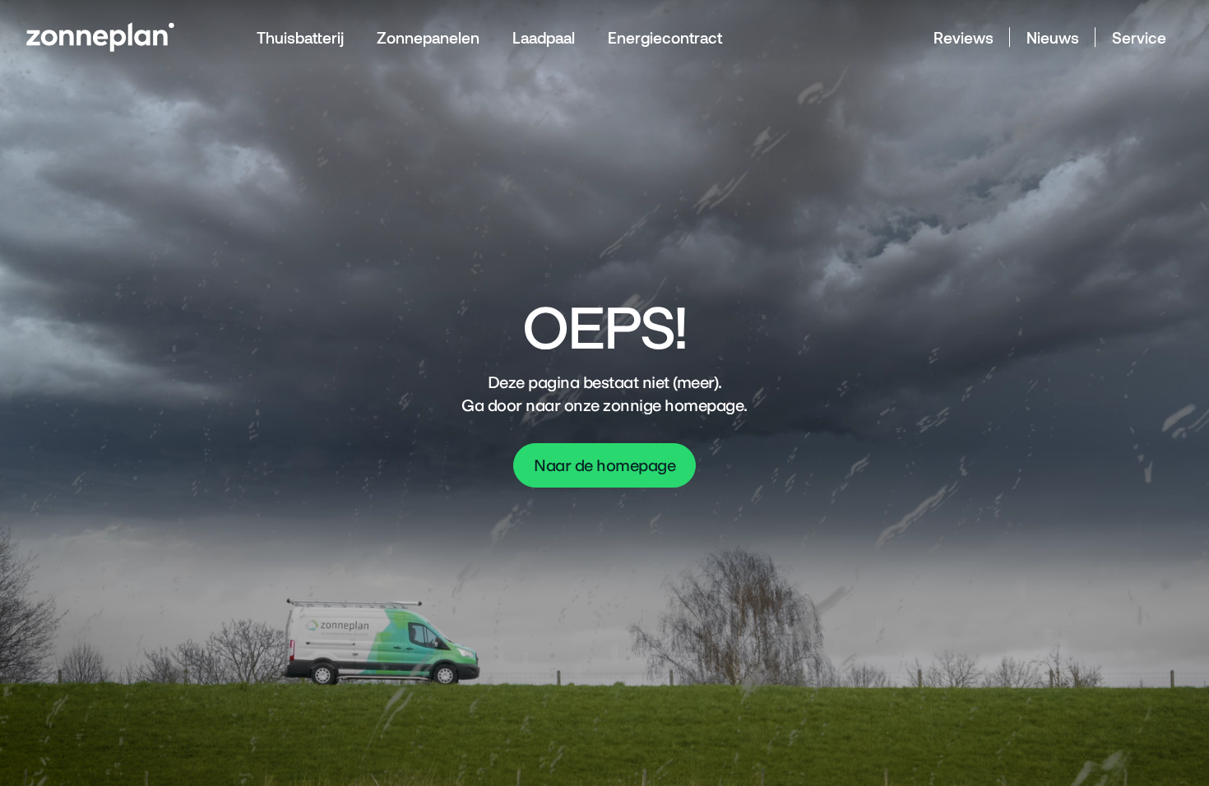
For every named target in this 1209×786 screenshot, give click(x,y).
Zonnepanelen (428, 37)
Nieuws (1052, 37)
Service (1139, 37)
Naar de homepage (604, 465)
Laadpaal (543, 37)
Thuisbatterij (300, 37)
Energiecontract (665, 37)
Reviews (963, 37)
